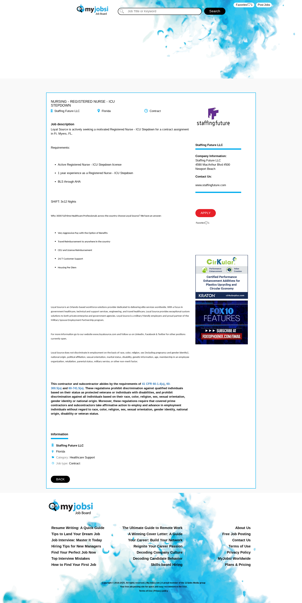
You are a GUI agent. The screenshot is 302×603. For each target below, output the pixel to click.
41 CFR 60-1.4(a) (153, 384)
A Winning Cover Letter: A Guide (155, 534)
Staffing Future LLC (209, 145)
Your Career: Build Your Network (155, 540)
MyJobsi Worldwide (234, 558)
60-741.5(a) (76, 388)
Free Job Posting (236, 534)
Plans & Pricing (238, 565)
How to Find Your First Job (73, 565)
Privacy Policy (239, 552)
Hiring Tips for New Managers (76, 546)
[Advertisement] (151, 45)
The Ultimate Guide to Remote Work (152, 528)
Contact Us (241, 540)
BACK (60, 479)
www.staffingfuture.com (210, 185)
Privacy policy (161, 591)
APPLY (206, 213)
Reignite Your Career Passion (158, 546)
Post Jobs (264, 4)
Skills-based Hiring (166, 565)
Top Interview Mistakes (70, 558)
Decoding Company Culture (159, 552)
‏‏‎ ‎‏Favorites (244, 4)
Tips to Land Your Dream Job (75, 534)
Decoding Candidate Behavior (157, 558)
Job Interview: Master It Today (76, 540)
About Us (243, 528)
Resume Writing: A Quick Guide (77, 528)
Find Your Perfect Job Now (73, 552)
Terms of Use (240, 546)
